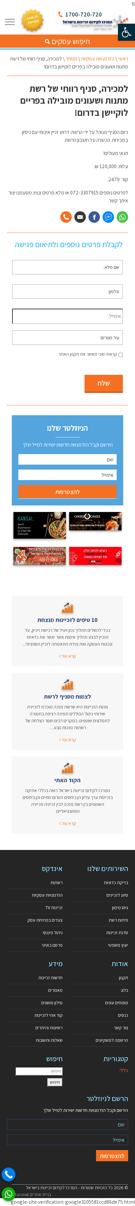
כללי (124, 1070)
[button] (126, 32)
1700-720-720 (84, 14)
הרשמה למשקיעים (112, 1040)
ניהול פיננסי (53, 933)
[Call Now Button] (8, 1174)
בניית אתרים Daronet (32, 1194)
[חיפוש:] (39, 1071)
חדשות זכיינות (50, 978)
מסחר (71, 58)
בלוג (124, 990)
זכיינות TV (54, 908)
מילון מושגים (52, 1003)
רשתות (56, 882)
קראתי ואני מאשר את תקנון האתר (87, 354)
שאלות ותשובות (49, 1040)
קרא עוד (68, 656)
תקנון (123, 978)
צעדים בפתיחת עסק (45, 920)
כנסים (123, 1015)
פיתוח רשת (118, 920)
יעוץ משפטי (118, 945)
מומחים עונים (116, 1003)
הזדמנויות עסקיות (97, 58)
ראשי (123, 58)
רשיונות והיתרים (49, 1028)
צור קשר (121, 1028)
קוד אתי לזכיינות (48, 1015)
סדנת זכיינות (117, 933)
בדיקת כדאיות (116, 882)
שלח (104, 383)
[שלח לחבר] (80, 217)
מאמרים (55, 990)
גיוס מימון (120, 908)
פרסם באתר (52, 945)
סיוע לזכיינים (117, 895)
